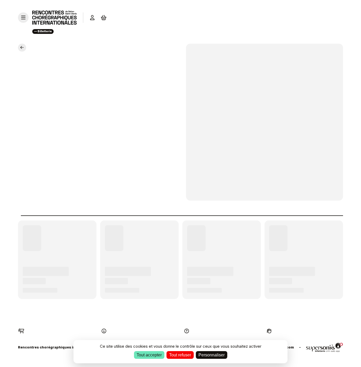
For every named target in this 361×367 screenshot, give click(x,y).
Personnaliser (211, 355)
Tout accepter (149, 355)
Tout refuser (180, 355)
